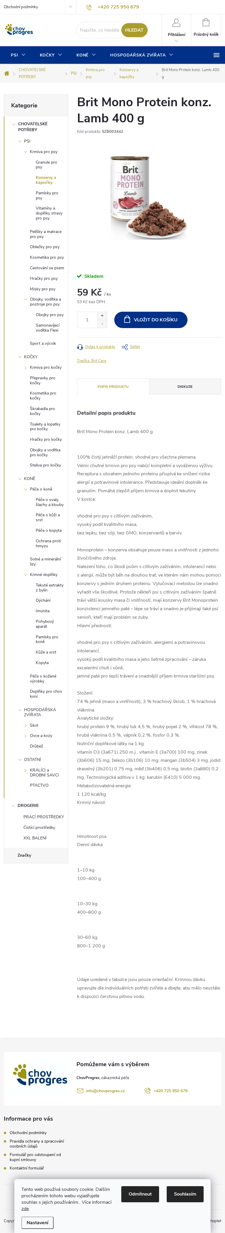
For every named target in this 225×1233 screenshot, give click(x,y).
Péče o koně (41, 489)
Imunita (43, 611)
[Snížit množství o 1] (102, 324)
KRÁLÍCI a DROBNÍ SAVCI (44, 772)
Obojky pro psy (50, 315)
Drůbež (36, 746)
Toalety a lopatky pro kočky (45, 426)
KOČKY (31, 357)
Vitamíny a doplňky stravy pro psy (49, 213)
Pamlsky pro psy (47, 195)
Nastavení (37, 1223)
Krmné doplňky (43, 574)
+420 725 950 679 (171, 1091)
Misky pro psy (42, 289)
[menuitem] (18, 55)
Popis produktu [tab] (113, 386)
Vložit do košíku (156, 320)
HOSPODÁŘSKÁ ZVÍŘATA (40, 712)
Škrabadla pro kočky (42, 411)
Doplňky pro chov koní (46, 694)
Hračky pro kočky (46, 439)
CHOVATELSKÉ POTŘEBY (32, 127)
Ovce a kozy (41, 735)
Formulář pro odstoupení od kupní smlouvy (35, 1157)
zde (25, 1208)
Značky (24, 855)
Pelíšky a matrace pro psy (46, 234)
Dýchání (43, 600)
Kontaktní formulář (27, 1168)
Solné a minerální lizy (45, 561)
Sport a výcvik (43, 343)
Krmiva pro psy (43, 152)
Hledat (134, 30)
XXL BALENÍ (35, 838)
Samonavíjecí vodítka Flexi (47, 328)
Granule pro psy (46, 165)
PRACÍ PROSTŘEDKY (43, 817)
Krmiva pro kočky (46, 367)
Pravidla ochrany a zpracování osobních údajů (37, 1143)
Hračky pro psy (44, 278)
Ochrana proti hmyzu (48, 543)
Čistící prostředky (39, 827)
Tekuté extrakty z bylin (50, 587)
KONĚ (29, 478)
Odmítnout (140, 1194)
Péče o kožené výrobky (43, 678)
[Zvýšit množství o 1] (102, 316)
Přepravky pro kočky (42, 380)
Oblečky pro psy (44, 247)
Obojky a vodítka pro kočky (45, 452)
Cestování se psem (47, 268)
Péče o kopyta (49, 530)
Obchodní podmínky (21, 7)
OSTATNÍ (32, 759)
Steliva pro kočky (45, 465)
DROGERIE (28, 805)
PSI (27, 141)
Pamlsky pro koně (47, 639)
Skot (34, 725)
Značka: (91, 360)
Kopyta (42, 663)
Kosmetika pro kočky (43, 395)
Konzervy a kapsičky (46, 180)
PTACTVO (39, 785)
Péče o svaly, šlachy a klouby (50, 502)
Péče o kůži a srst (48, 517)
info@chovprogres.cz (105, 1091)
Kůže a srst (46, 652)
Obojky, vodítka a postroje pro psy (45, 301)
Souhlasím (185, 1194)
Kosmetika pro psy (47, 257)
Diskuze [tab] (185, 386)
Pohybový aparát (45, 624)
